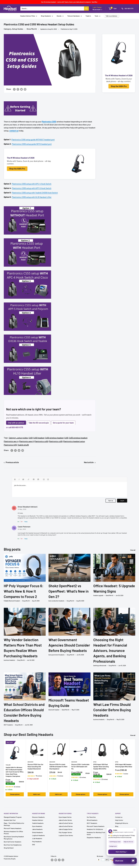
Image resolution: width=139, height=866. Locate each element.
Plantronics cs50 (41, 441)
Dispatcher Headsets (94, 837)
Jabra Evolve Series (65, 820)
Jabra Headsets (37, 829)
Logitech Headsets (38, 835)
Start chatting (121, 852)
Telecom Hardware (73, 16)
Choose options (14, 794)
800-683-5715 (129, 8)
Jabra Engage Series (65, 829)
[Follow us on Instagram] (52, 860)
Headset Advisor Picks (27, 16)
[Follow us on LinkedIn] (63, 860)
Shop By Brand (8, 848)
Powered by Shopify (10, 859)
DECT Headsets (92, 823)
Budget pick (113, 846)
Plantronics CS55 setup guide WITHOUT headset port (33, 139)
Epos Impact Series (65, 817)
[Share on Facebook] (14, 89)
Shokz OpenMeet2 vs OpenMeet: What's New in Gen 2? (69, 591)
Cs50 (31, 438)
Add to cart (36, 794)
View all (133, 550)
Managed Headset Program (13, 817)
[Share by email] (25, 89)
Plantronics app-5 (26, 441)
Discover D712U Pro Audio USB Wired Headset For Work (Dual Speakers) (58, 767)
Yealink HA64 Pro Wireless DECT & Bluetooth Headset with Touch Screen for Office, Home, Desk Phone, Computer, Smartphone (15, 772)
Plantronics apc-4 (11, 441)
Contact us (118, 817)
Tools (96, 16)
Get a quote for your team (63, 423)
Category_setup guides (18, 438)
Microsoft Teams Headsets (12, 828)
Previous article (12, 462)
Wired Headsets (92, 820)
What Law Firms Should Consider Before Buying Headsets (112, 709)
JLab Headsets (37, 838)
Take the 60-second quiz (39, 423)
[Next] (135, 768)
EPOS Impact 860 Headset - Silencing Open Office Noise (123, 765)
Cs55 (66, 438)
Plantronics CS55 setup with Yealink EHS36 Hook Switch (35, 192)
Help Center (119, 820)
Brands (59, 16)
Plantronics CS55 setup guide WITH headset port (32, 144)
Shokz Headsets (37, 832)
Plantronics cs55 (56, 441)
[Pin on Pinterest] (18, 89)
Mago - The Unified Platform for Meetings (14, 824)
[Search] (86, 8)
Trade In (88, 16)
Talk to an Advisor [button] (111, 16)
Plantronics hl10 (10, 445)
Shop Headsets (46, 16)
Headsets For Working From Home (96, 833)
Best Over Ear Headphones (13, 845)
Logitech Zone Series (66, 835)
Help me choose (128, 841)
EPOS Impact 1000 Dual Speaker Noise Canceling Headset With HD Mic (101, 767)
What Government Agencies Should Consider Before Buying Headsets (69, 645)
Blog (116, 826)
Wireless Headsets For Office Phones (13, 832)
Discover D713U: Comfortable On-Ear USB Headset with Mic (80, 767)
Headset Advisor (37, 820)
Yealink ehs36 (23, 445)
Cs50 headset (38, 438)
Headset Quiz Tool (10, 820)
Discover (30, 762)
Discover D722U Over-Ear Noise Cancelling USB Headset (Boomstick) (35, 767)
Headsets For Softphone (95, 829)
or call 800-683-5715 (14, 427)
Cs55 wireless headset (78, 438)
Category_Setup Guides (13, 29)
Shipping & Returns (121, 823)
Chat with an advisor (16, 423)
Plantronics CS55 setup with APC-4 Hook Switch (31, 184)
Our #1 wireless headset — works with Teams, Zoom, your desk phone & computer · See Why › (69, 2)
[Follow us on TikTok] (59, 860)
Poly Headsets (37, 841)
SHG (33, 844)
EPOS (94, 762)
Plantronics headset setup (74, 441)
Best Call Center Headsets (12, 842)
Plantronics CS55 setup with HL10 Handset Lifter (31, 197)
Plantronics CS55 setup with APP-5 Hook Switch (31, 188)
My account (97, 9)
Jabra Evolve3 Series (66, 826)
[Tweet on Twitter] (21, 89)
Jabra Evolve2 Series (66, 823)
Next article (89, 462)
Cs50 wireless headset (54, 438)
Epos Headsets (37, 826)
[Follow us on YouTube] (55, 860)
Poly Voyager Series (65, 832)
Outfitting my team (115, 841)
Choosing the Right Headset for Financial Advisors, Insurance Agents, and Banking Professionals (110, 650)
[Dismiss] (134, 830)
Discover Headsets (38, 817)
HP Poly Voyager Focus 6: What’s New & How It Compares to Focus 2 (23, 591)
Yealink (8, 765)
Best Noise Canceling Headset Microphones (14, 837)
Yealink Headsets (37, 823)
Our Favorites (91, 817)
